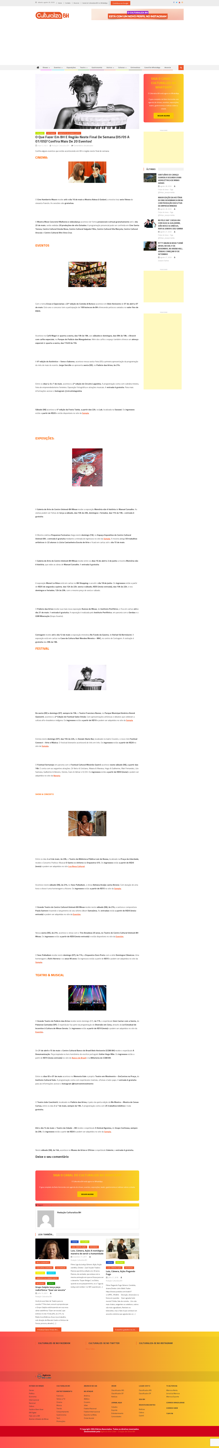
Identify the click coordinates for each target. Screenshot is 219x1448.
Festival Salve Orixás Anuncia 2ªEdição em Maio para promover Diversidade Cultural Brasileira (50, 1329)
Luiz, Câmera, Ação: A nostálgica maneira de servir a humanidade (87, 1252)
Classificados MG (117, 1390)
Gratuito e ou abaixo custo (86, 1205)
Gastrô (141, 1415)
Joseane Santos (163, 260)
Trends (59, 1408)
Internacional (34, 1400)
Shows (45, 67)
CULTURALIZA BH (63, 1385)
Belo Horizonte (43, 1262)
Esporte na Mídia (90, 1414)
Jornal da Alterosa (173, 1393)
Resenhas (40, 1283)
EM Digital (32, 1412)
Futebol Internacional (92, 1411)
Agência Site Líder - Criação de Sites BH (118, 1431)
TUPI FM (169, 1413)
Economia (32, 1396)
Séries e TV (61, 1399)
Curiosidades (116, 1416)
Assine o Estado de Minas (39, 1419)
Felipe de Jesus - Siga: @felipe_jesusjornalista (166, 191)
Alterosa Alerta (171, 1390)
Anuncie (76, 3)
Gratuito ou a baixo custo (69, 133)
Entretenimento (64, 1391)
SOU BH (142, 1399)
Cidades (114, 1407)
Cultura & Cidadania (44, 1268)
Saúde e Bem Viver (36, 1409)
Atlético (86, 1399)
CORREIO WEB (172, 1408)
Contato (67, 3)
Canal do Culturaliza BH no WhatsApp (94, 3)
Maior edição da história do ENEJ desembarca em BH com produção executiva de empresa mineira (170, 201)
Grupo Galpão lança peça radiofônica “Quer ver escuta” (50, 1288)
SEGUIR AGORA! (87, 1194)
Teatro (83, 67)
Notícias (114, 1396)
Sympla (85, 413)
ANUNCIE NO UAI (90, 1385)
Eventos (57, 67)
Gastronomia (97, 67)
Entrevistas (135, 67)
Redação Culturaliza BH (60, 145)
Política (31, 1393)
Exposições (71, 67)
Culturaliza (60, 1268)
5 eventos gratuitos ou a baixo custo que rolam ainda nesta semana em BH (127, 1329)
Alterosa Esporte (172, 1396)
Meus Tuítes (90, 1349)
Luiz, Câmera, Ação (79, 1247)
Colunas (121, 67)
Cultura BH (47, 1205)
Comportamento (63, 1411)
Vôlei (86, 1405)
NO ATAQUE (88, 1391)
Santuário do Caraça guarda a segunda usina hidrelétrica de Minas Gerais (169, 179)
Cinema (74, 1242)
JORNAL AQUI (116, 1402)
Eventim (76, 914)
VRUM (113, 1385)
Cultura (31, 1406)
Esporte (114, 1410)
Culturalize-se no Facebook (54, 1343)
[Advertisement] (109, 46)
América (87, 1395)
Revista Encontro (147, 1404)
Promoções (61, 1421)
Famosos (60, 1395)
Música (59, 1405)
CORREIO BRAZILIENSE (175, 1402)
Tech (58, 1418)
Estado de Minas (36, 1385)
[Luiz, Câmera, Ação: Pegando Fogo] (122, 1249)
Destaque (51, 133)
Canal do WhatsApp (152, 67)
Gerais (31, 1390)
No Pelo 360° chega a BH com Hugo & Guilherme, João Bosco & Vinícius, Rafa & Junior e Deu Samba (170, 224)
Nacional (32, 1403)
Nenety (56, 775)
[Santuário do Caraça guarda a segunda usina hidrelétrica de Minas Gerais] (150, 177)
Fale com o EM (34, 1415)
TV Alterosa (171, 1385)
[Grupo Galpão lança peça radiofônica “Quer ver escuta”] (52, 1249)
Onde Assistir (89, 1418)
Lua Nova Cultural (76, 866)
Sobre (60, 3)
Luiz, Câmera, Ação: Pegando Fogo (120, 1273)
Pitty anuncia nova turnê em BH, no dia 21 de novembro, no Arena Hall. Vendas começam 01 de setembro (170, 249)
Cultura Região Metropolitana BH (64, 1205)
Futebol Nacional (90, 1408)
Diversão (40, 1273)
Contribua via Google (120, 3)
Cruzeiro (87, 1402)
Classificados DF (117, 1393)
